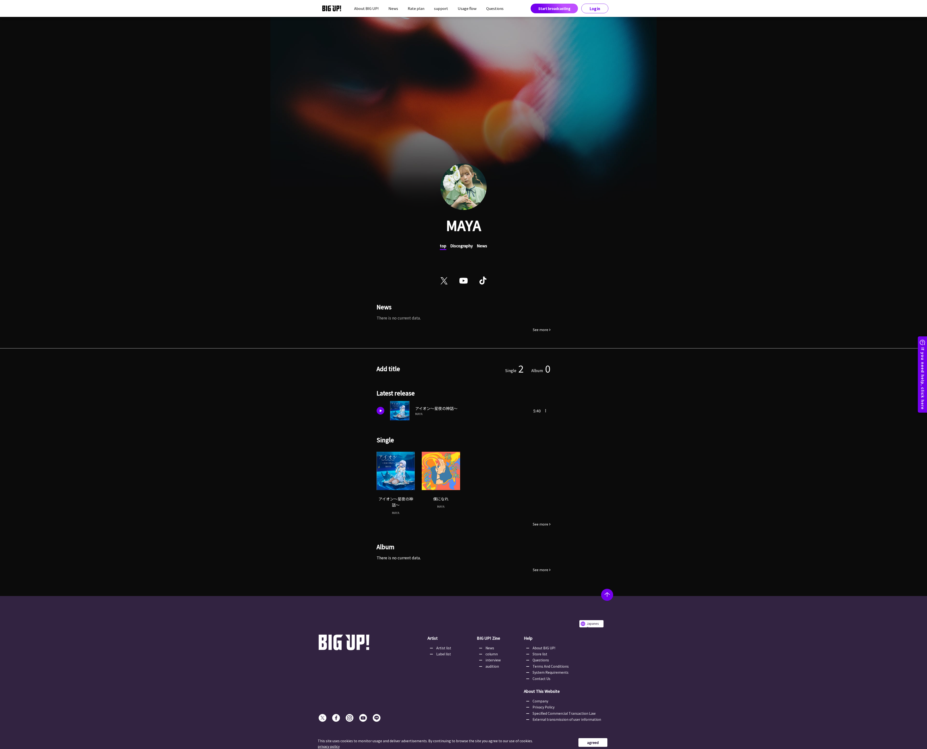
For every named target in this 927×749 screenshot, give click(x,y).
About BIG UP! (366, 8)
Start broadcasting (554, 8)
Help (528, 638)
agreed (593, 742)
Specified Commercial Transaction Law (564, 713)
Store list (540, 654)
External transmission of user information (567, 719)
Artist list (443, 647)
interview (493, 660)
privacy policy (329, 746)
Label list (443, 654)
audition (492, 666)
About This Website (542, 691)
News (393, 8)
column (491, 654)
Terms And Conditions (551, 666)
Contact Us (541, 678)
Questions (495, 8)
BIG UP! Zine (488, 638)
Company (540, 701)
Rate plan (416, 8)
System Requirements (551, 672)
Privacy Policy (544, 707)
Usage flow (467, 8)
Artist (433, 638)
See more (540, 329)
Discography (461, 246)
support (441, 8)
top (443, 246)
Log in (595, 8)
